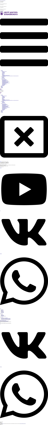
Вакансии (3, 74)
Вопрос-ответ (3, 99)
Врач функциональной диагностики (5, 81)
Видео (2, 98)
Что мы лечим (2, 101)
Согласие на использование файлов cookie (4, 321)
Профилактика (3, 78)
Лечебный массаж (4, 83)
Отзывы (2, 87)
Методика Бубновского (4, 71)
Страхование (3, 97)
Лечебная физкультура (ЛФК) (5, 106)
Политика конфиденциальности (3, 320)
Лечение (3, 77)
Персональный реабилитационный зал (6, 107)
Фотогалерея (3, 73)
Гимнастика (3, 85)
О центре (2, 95)
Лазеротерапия (3, 109)
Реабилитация (3, 102)
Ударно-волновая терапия (4, 108)
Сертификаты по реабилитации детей (5, 75)
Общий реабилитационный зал (5, 82)
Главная (2, 70)
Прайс (1, 86)
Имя (0, 422)
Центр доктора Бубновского (2, 0)
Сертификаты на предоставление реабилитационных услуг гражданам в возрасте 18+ (10, 100)
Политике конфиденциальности (23, 423)
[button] (24, 42)
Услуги (1, 103)
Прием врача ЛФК (4, 105)
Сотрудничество (3, 76)
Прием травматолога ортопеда (5, 80)
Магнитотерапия (3, 84)
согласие (3, 423)
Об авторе (3, 96)
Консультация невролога (4, 104)
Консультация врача (4, 79)
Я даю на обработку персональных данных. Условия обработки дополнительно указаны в (13, 423)
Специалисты (2, 110)
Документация (3, 72)
